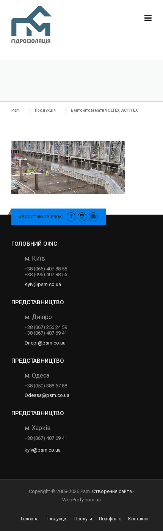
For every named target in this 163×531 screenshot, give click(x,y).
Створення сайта (112, 491)
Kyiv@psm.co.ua (43, 284)
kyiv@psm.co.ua (43, 450)
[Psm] (31, 26)
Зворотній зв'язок (40, 216)
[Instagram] (82, 216)
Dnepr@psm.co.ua (45, 343)
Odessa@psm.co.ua (47, 395)
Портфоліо (110, 519)
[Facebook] (71, 216)
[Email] (93, 216)
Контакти (138, 519)
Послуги (83, 519)
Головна (30, 519)
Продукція (56, 519)
